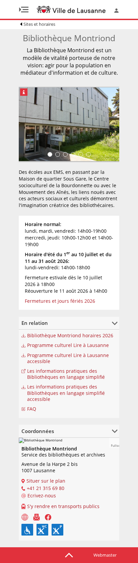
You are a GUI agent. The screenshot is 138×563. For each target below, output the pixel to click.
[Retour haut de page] (69, 555)
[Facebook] (48, 516)
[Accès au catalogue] (24, 516)
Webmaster (105, 555)
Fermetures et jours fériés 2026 (60, 301)
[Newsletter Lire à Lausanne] (36, 516)
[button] (114, 443)
